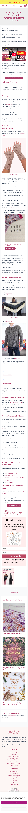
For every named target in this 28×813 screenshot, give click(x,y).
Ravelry (3, 428)
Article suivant (14, 592)
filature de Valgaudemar (16, 402)
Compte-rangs (14, 758)
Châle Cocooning (14, 317)
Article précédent (14, 589)
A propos (14, 780)
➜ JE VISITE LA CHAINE (14, 505)
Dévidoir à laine (7, 383)
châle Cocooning (10, 294)
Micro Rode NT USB (9, 475)
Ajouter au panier (10, 248)
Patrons (14, 754)
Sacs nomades (14, 762)
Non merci (14, 806)
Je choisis (14, 809)
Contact (14, 782)
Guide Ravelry (14, 765)
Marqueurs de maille (14, 756)
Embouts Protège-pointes (14, 763)
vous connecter (11, 715)
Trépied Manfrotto (9, 482)
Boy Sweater (17, 358)
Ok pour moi (14, 802)
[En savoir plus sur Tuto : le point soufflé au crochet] (14, 617)
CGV (14, 779)
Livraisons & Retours (14, 775)
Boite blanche (7, 480)
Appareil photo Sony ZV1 (10, 473)
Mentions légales (14, 777)
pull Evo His (9, 321)
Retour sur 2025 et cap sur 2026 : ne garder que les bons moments (14, 668)
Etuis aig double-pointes (14, 760)
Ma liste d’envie (14, 773)
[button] (26, 793)
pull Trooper (9, 293)
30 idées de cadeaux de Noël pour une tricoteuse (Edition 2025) (13, 703)
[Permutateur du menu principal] (2, 5)
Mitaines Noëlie (14, 174)
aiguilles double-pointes (13, 207)
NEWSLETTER (14, 784)
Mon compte (14, 771)
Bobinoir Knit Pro (7, 375)
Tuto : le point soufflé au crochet (12, 633)
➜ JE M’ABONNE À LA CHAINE (14, 78)
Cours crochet (14, 753)
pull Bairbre (9, 104)
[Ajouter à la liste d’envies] (7, 216)
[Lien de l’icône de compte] (21, 6)
